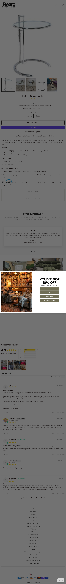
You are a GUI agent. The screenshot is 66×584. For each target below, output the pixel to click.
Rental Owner (49, 296)
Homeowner (49, 289)
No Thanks (49, 304)
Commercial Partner (49, 300)
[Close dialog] (2, 273)
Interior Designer (49, 293)
